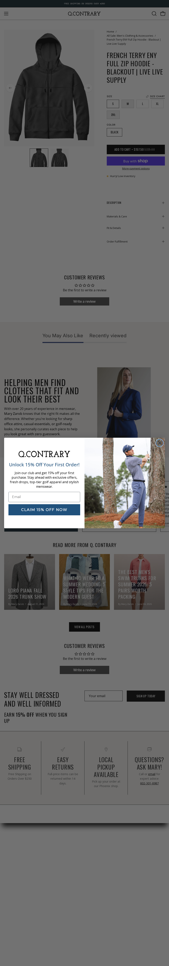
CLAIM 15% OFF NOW (44, 510)
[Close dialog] (159, 443)
